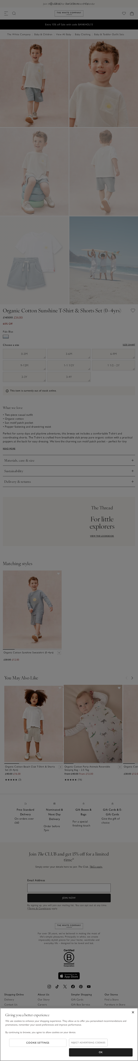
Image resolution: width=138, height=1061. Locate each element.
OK (101, 1052)
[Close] (133, 1012)
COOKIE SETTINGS (37, 1042)
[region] (69, 1034)
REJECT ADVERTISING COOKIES (88, 1042)
